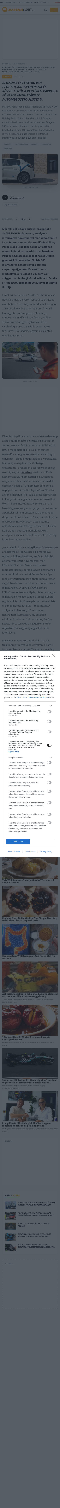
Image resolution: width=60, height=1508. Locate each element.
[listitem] (30, 705)
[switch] (49, 711)
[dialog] (30, 754)
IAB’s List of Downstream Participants (33, 697)
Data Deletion (14, 852)
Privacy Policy (46, 852)
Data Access (30, 852)
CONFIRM (18, 842)
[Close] (54, 656)
